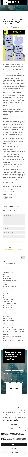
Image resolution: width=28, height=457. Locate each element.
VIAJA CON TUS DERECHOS (9, 320)
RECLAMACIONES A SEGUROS (9, 312)
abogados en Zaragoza (12, 420)
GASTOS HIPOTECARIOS (8, 299)
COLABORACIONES (7, 278)
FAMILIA (4, 297)
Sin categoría (6, 316)
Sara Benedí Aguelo (9, 26)
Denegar (14, 448)
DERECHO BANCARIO (7, 289)
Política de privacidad (15, 455)
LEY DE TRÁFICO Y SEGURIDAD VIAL (11, 303)
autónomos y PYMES (7, 270)
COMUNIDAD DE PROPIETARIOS (10, 280)
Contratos (5, 282)
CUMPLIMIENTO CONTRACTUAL (10, 287)
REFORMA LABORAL (7, 314)
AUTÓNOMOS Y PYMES (8, 272)
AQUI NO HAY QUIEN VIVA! (9, 263)
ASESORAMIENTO (7, 27)
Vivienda (5, 344)
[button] (26, 430)
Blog (4, 274)
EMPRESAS (5, 293)
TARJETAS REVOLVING (8, 318)
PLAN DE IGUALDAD (7, 305)
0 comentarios (15, 27)
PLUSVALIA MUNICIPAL (8, 307)
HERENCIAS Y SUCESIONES (9, 301)
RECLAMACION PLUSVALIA (9, 310)
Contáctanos (14, 388)
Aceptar (14, 444)
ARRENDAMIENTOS (7, 266)
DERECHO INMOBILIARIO (8, 291)
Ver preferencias (14, 452)
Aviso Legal (23, 455)
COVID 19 (5, 284)
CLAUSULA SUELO (7, 276)
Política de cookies (6, 455)
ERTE (4, 295)
